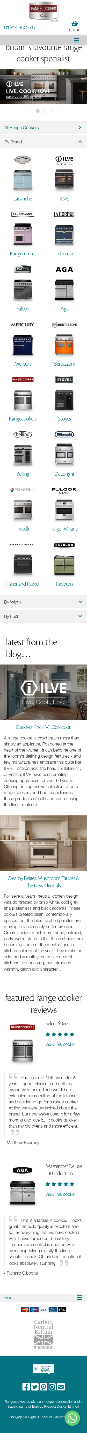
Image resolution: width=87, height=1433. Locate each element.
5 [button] (61, 111)
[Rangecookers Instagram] (53, 1388)
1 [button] (30, 111)
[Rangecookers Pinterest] (44, 1388)
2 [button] (37, 111)
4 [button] (53, 111)
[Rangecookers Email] (61, 1388)
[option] (43, 87)
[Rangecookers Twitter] (35, 1388)
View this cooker (60, 1044)
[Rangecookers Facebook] (26, 1388)
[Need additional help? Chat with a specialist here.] (72, 1418)
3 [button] (45, 111)
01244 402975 (19, 27)
